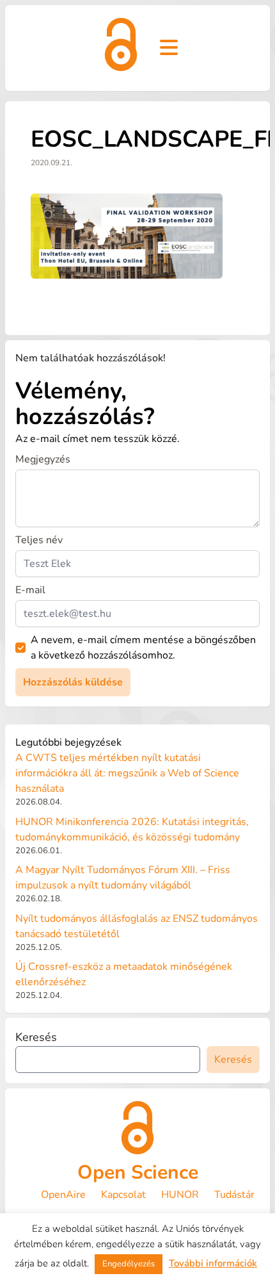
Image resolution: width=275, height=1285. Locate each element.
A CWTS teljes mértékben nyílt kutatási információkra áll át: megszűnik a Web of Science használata (127, 773)
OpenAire (63, 1195)
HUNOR (180, 1195)
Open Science (137, 1172)
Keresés (36, 1037)
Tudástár (234, 1195)
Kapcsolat (123, 1195)
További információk (213, 1263)
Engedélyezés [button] (128, 1264)
